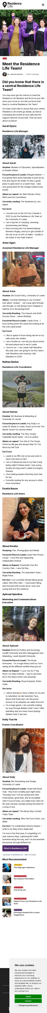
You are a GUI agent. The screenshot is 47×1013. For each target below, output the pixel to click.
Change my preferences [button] (28, 1005)
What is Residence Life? (15, 848)
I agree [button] (28, 996)
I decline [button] (28, 1001)
